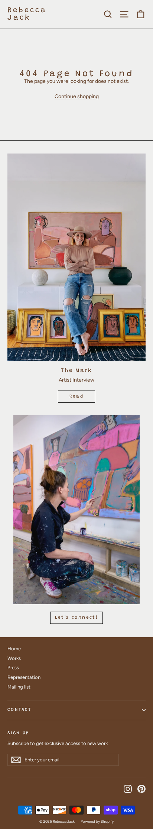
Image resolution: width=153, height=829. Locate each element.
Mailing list (18, 687)
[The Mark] (76, 257)
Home (14, 648)
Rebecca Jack (27, 14)
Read (76, 396)
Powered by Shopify (97, 821)
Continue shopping (77, 96)
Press (13, 667)
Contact (19, 709)
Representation (23, 677)
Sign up (18, 733)
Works (14, 658)
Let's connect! (76, 617)
